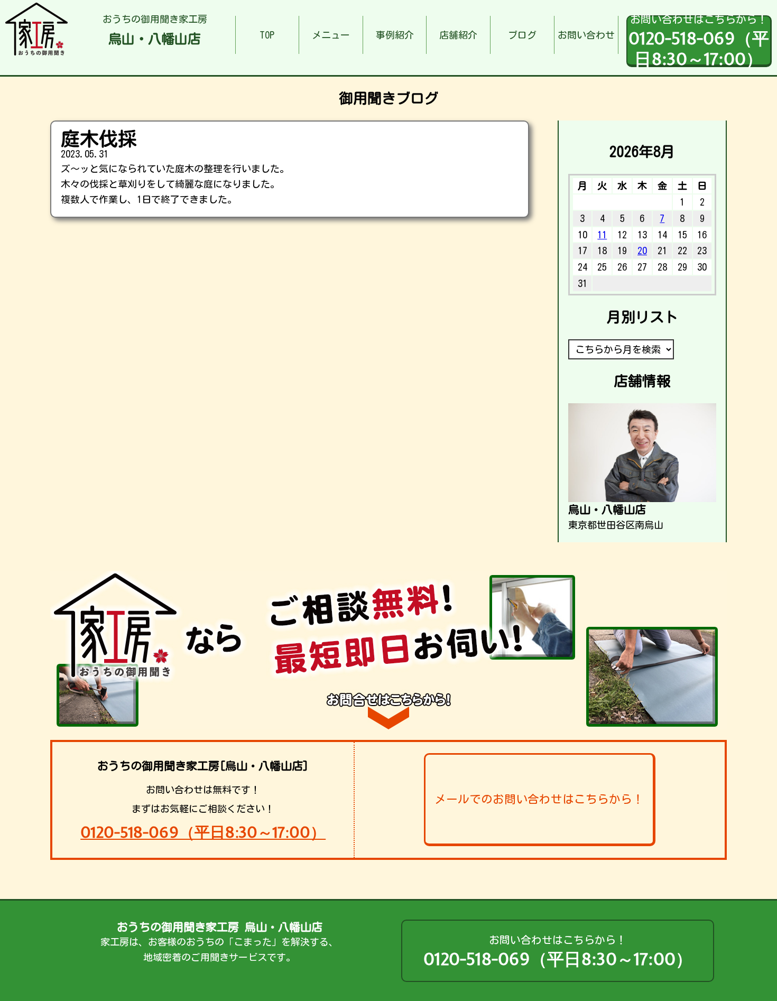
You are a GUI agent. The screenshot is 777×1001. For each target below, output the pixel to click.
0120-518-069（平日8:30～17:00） (203, 832)
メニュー (331, 35)
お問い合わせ (586, 35)
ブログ (522, 35)
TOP (267, 35)
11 (602, 234)
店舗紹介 (458, 35)
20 (642, 250)
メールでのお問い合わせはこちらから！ (539, 799)
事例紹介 (395, 35)
